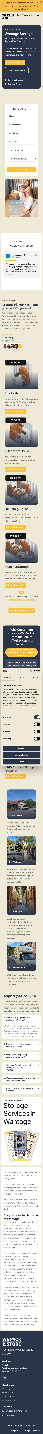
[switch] (37, 724)
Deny (21, 762)
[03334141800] (18, 12)
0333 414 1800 (8, 1412)
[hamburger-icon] (38, 13)
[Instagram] (4, 1374)
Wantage (7, 1219)
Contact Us (10, 1397)
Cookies (18, 1422)
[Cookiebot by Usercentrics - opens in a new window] (30, 671)
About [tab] (35, 677)
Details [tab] (21, 677)
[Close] (41, 2)
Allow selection (21, 755)
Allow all (21, 748)
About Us (9, 1389)
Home (7, 1386)
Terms (27, 1422)
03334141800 (26, 12)
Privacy (9, 1422)
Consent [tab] (7, 677)
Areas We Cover (12, 1393)
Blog (35, 1422)
